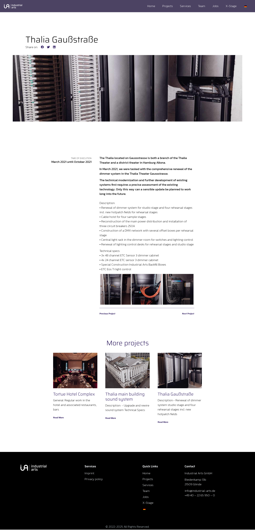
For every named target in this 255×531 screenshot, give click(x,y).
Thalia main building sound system (125, 396)
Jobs (215, 6)
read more (58, 417)
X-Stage (231, 6)
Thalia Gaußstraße (176, 394)
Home (151, 6)
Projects (167, 6)
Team (201, 6)
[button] (42, 47)
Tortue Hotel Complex (74, 394)
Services (185, 6)
